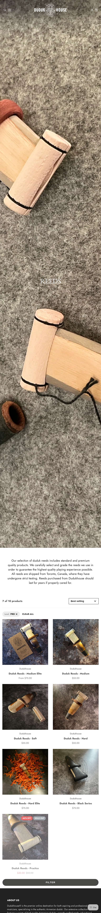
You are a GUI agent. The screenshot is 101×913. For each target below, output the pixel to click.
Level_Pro (6, 613)
